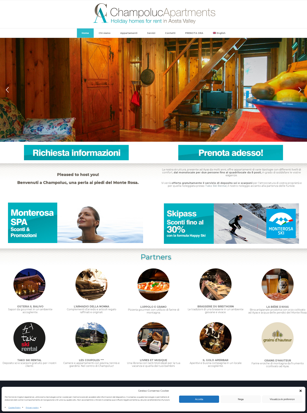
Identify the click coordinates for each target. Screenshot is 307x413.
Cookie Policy (14, 407)
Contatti (170, 33)
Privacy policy (32, 407)
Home (85, 33)
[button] (300, 390)
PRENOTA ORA (194, 33)
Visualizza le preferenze (282, 399)
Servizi (151, 33)
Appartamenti (128, 33)
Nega (241, 399)
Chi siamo (104, 33)
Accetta (199, 399)
